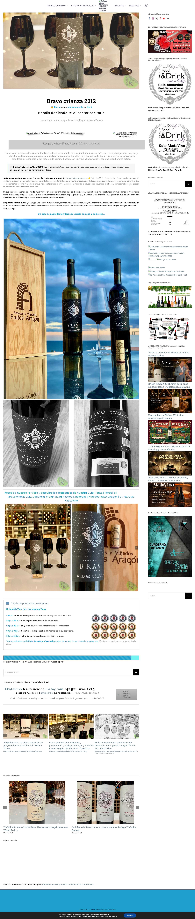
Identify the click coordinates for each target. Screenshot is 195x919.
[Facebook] (149, 18)
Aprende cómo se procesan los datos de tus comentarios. (68, 881)
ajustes (114, 917)
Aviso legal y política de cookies (135, 911)
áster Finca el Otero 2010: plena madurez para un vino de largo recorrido (33, 800)
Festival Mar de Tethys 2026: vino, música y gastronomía (166, 417)
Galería (29, 726)
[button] (144, 5)
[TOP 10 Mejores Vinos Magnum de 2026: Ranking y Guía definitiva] (170, 453)
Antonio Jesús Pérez (88, 911)
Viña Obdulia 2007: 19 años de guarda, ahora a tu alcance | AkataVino (168, 479)
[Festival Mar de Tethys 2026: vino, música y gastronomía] (170, 421)
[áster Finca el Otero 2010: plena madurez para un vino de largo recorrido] (37, 799)
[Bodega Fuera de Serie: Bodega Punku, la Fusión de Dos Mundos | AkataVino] (166, 259)
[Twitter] (157, 18)
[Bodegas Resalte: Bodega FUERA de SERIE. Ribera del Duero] (166, 271)
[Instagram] (153, 18)
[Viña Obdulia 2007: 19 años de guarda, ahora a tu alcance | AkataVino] (170, 484)
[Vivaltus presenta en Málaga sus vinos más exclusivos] (170, 359)
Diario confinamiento (10, 751)
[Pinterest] (160, 18)
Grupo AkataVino (108, 907)
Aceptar (130, 915)
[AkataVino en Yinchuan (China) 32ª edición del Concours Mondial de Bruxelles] (152, 262)
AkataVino (13, 689)
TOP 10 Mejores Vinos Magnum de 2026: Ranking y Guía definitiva (169, 448)
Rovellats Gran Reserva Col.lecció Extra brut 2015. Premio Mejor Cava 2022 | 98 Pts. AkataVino (102, 800)
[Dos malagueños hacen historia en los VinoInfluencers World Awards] (170, 248)
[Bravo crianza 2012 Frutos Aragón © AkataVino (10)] (106, 401)
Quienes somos (95, 907)
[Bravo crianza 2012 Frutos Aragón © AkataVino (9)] (36, 401)
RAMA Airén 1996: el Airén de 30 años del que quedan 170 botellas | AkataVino (169, 385)
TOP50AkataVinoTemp (79, 751)
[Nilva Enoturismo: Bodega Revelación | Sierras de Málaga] (156, 268)
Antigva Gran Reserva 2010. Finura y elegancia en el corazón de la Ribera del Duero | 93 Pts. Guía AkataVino (22, 726)
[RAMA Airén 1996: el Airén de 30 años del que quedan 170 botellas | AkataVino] (170, 390)
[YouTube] (164, 18)
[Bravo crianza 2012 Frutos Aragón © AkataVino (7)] (71, 219)
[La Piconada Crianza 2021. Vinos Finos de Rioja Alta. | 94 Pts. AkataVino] (167, 275)
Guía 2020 (67, 751)
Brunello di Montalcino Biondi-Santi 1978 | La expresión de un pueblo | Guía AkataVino (68, 726)
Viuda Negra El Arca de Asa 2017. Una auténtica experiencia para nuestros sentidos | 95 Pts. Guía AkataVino (113, 726)
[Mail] (168, 18)
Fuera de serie (114, 751)
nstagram (54, 689)
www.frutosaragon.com (77, 178)
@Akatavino (47, 692)
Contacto (83, 907)
